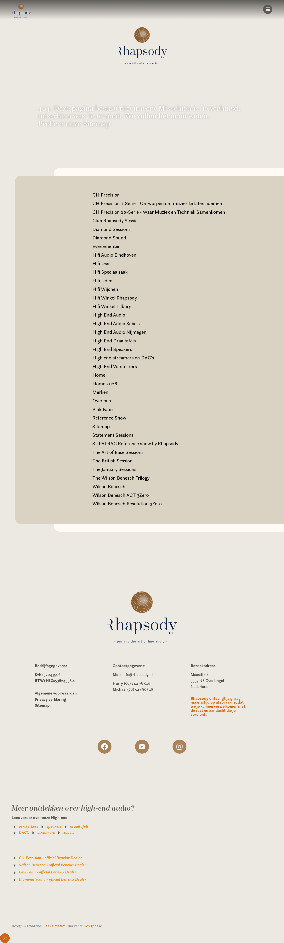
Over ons (101, 400)
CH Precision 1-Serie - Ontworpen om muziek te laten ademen (157, 203)
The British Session (112, 461)
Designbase (93, 925)
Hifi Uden (102, 280)
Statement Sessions (112, 435)
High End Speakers (112, 349)
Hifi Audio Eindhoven (114, 255)
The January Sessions (114, 469)
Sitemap (101, 426)
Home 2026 (104, 383)
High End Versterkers (114, 366)
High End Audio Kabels (116, 323)
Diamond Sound (109, 238)
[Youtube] (142, 747)
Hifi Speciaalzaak (110, 272)
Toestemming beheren (5, 938)
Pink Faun (102, 409)
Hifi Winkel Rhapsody (114, 298)
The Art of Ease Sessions (118, 452)
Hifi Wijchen (105, 289)
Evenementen (106, 246)
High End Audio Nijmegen (119, 332)
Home (98, 375)
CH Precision (106, 195)
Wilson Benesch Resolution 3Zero (127, 503)
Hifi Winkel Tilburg (111, 306)
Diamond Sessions (111, 229)
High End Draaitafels (114, 341)
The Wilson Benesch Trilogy (121, 478)
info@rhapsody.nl (137, 674)
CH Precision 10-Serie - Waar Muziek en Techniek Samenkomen (158, 212)
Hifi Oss (100, 263)
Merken (100, 392)
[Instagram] (179, 747)
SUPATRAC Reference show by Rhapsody (135, 443)
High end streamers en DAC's (123, 358)
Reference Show (109, 418)
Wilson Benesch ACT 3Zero (120, 495)
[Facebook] (104, 747)
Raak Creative (55, 925)
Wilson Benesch (108, 486)
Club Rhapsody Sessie (115, 220)
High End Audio (108, 315)
